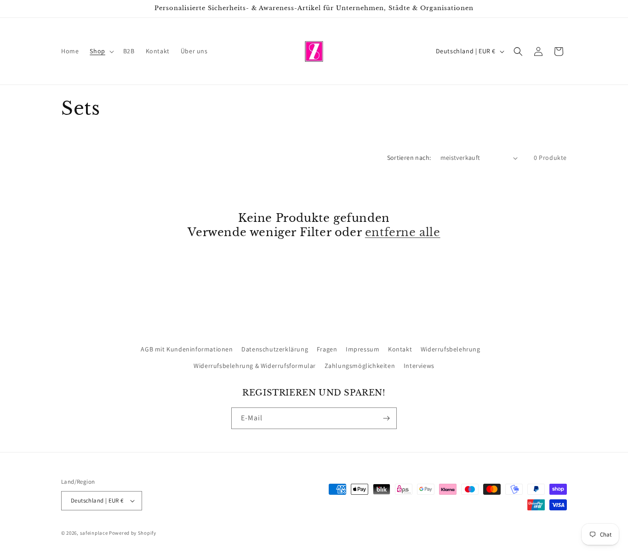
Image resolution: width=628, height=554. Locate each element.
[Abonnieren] (386, 418)
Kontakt (400, 349)
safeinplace (94, 533)
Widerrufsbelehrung (450, 349)
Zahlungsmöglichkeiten (360, 366)
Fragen (327, 349)
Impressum (362, 349)
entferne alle (402, 232)
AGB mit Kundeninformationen (187, 349)
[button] (100, 51)
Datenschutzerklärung (274, 349)
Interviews (419, 366)
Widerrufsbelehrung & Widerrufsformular (255, 366)
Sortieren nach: (409, 157)
